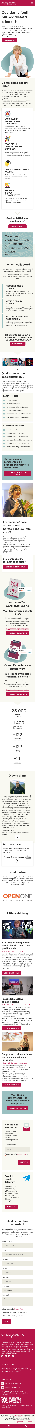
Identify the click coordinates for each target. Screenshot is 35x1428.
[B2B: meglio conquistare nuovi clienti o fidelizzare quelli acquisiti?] (17, 929)
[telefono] (26, 1426)
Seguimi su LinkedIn (17, 1108)
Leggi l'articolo (11, 973)
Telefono (5, 1259)
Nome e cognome (9, 1241)
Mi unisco (11, 1207)
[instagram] (2, 1356)
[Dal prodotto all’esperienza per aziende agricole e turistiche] (17, 1041)
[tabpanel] (6, 362)
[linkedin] (6, 1356)
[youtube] (9, 1356)
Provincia (6, 1277)
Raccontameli (17, 226)
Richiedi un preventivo (15, 567)
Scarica (17, 1372)
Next (17, 837)
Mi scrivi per (7, 1286)
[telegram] (13, 1356)
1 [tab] (17, 369)
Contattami (17, 344)
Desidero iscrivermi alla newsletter (16, 1312)
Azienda (5, 1268)
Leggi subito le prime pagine (17, 629)
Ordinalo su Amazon (17, 633)
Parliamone (9, 40)
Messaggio (6, 1295)
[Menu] (32, 3)
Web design (20, 1421)
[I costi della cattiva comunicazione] (17, 986)
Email (4, 1250)
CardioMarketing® (17, 1415)
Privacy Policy (22, 1154)
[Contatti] (9, 1426)
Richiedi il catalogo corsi (18, 473)
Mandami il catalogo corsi (13, 1316)
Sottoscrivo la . (17, 1154)
